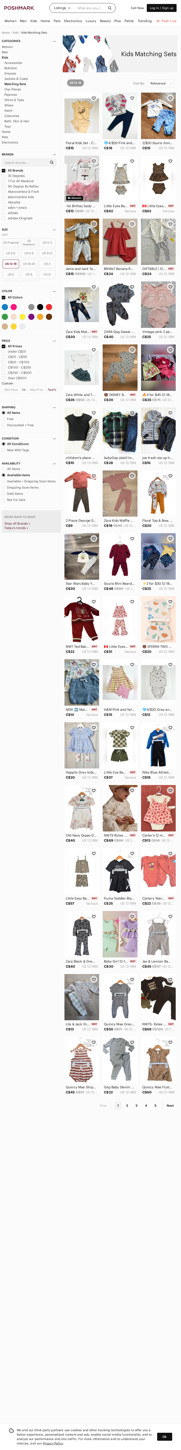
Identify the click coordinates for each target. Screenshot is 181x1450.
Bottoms (10, 68)
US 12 (47, 274)
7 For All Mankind (20, 181)
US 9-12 (47, 253)
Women (7, 47)
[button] (62, 8)
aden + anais (17, 208)
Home (6, 32)
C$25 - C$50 (17, 357)
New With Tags (18, 450)
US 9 (29, 274)
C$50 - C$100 (18, 362)
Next (170, 1106)
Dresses (10, 73)
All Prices (15, 346)
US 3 (47, 264)
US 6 (11, 274)
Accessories (13, 63)
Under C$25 (17, 351)
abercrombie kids (20, 197)
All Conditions (18, 444)
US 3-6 (10, 253)
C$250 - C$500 (20, 373)
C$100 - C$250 (19, 367)
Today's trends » (16, 528)
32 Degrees (16, 176)
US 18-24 (29, 264)
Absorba (13, 202)
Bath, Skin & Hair (17, 121)
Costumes (11, 116)
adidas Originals (20, 218)
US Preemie (11, 243)
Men (5, 52)
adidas (12, 213)
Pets (5, 137)
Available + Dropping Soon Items (31, 481)
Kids (16, 32)
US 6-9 (29, 253)
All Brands (15, 170)
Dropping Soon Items (23, 487)
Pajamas (10, 95)
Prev (103, 1106)
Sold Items (15, 494)
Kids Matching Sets (34, 32)
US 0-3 (47, 243)
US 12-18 (11, 264)
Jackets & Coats (16, 79)
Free (10, 419)
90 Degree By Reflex (23, 186)
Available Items (18, 475)
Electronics (10, 142)
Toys (7, 126)
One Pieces (12, 89)
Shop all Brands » (17, 523)
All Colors (15, 297)
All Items (13, 413)
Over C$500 (17, 378)
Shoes (8, 105)
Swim (8, 111)
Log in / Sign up (161, 8)
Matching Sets (15, 84)
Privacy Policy (53, 1443)
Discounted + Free (20, 425)
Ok (164, 1437)
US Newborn (29, 242)
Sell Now (137, 8)
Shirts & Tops (14, 100)
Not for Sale (16, 500)
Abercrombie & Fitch (23, 192)
